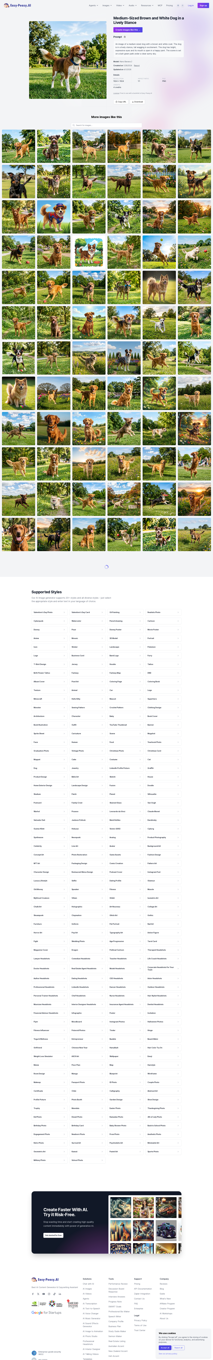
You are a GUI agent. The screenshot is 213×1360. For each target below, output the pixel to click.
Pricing (169, 5)
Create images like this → (127, 30)
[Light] (182, 5)
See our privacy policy (168, 1354)
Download (138, 102)
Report (137, 65)
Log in (191, 5)
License (116, 93)
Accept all (165, 1348)
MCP (160, 5)
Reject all (179, 1348)
